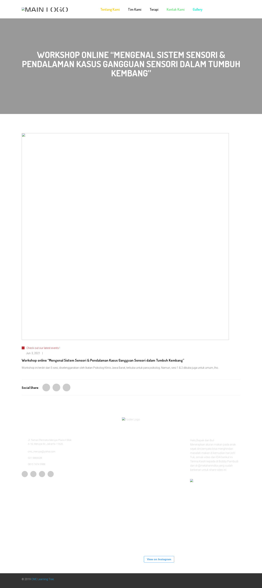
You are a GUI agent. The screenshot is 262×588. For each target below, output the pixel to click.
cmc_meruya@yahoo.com (41, 451)
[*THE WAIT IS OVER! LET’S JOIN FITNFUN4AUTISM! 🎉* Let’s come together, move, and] (145, 495)
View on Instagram (159, 559)
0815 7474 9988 (36, 464)
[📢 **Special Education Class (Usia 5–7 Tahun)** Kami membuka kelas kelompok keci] (145, 472)
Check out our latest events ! (43, 348)
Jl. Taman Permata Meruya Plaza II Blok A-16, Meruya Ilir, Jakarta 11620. (50, 442)
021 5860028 (35, 457)
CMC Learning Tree (42, 579)
